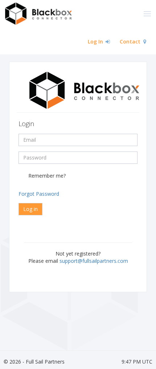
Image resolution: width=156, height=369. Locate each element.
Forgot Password (39, 193)
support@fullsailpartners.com (93, 260)
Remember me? (47, 175)
